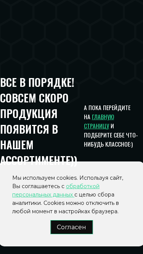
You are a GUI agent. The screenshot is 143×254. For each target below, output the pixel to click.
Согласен (71, 227)
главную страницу (99, 121)
